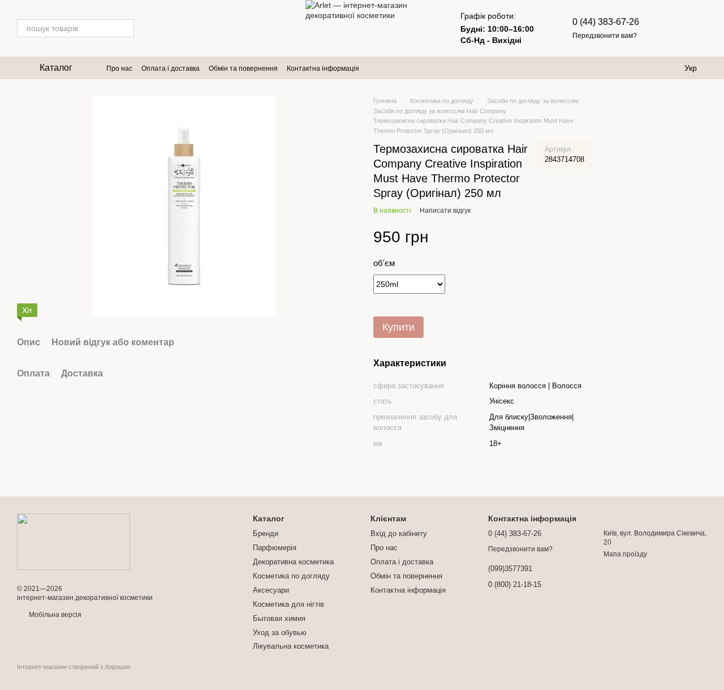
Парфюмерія (274, 547)
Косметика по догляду (291, 576)
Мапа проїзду (625, 554)
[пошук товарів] (125, 28)
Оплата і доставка (170, 68)
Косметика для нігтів (288, 604)
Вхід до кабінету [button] (398, 533)
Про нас (119, 68)
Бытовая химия (279, 618)
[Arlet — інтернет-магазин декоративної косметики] (73, 541)
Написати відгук (445, 211)
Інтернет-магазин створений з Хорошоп (74, 666)
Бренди (265, 533)
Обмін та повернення (243, 68)
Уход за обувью (280, 632)
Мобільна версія (54, 615)
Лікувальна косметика (291, 646)
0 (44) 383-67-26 (605, 22)
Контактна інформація (323, 68)
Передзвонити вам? (604, 36)
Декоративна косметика (293, 562)
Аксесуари (271, 590)
